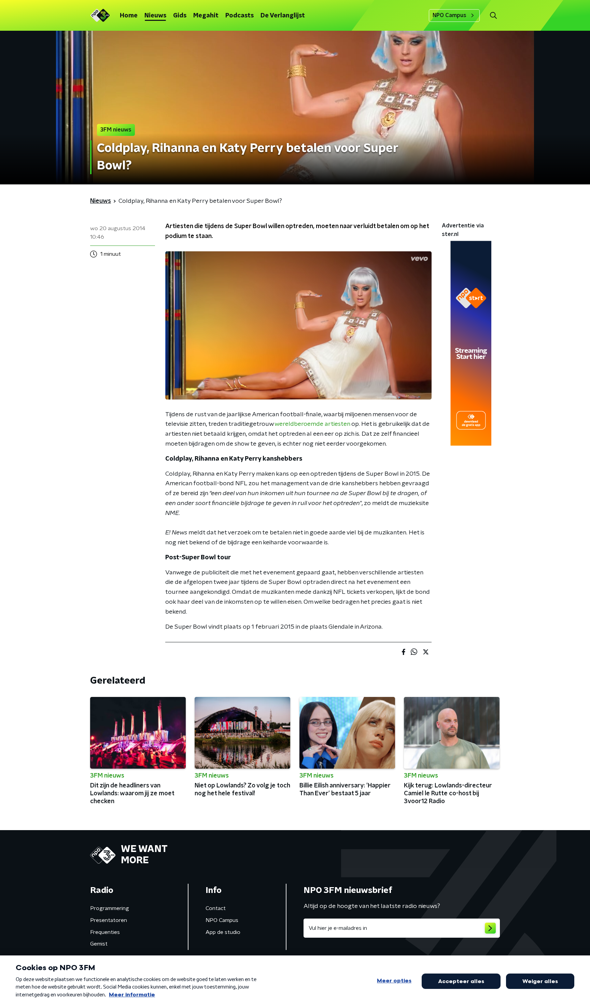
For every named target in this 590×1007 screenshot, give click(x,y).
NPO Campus (449, 15)
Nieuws (155, 16)
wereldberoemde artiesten (312, 424)
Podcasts (239, 16)
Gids (179, 16)
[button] (493, 15)
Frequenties (105, 932)
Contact (216, 908)
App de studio (223, 932)
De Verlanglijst (283, 16)
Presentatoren (108, 920)
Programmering (109, 908)
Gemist (99, 944)
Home (129, 16)
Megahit (206, 16)
